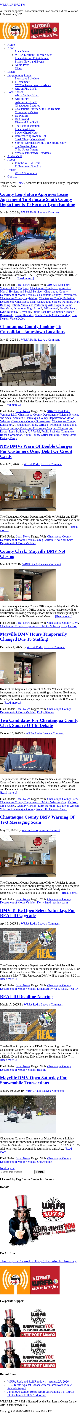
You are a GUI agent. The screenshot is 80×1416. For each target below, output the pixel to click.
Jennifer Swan (68, 308)
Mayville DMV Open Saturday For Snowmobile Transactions (33, 1080)
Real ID (73, 988)
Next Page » (7, 1168)
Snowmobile (44, 1161)
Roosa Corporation (11, 434)
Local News (23, 284)
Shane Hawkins (24, 315)
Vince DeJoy (17, 318)
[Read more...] (25, 278)
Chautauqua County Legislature (18, 298)
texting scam (60, 902)
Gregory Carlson (26, 805)
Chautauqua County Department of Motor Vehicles (34, 293)
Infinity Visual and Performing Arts (31, 428)
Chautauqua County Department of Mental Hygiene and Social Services (35, 290)
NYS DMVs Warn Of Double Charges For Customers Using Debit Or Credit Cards (36, 451)
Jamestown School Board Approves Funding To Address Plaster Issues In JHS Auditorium (40, 1393)
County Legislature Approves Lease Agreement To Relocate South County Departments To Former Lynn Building (37, 199)
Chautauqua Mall (25, 301)
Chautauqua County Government (56, 294)
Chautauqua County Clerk (62, 622)
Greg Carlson (45, 539)
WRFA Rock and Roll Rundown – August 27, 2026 (38, 1381)
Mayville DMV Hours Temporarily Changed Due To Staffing (33, 637)
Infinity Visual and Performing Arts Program (38, 305)
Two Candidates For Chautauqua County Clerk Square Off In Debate (39, 723)
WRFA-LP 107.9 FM (12, 4)
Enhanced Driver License (52, 988)
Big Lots (23, 288)
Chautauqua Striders (49, 301)
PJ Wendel (25, 311)
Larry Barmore (46, 805)
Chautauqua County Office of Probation (38, 424)
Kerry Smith (44, 902)
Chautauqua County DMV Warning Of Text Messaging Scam (37, 820)
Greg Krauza (7, 805)
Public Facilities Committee (49, 311)
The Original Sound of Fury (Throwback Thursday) (38, 1261)
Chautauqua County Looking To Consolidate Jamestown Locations (32, 329)
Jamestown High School (27, 308)
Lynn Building (8, 311)
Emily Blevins (45, 712)
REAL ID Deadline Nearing (26, 996)
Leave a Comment (49, 212)
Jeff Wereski (51, 308)
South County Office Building (53, 315)
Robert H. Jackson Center (51, 809)
